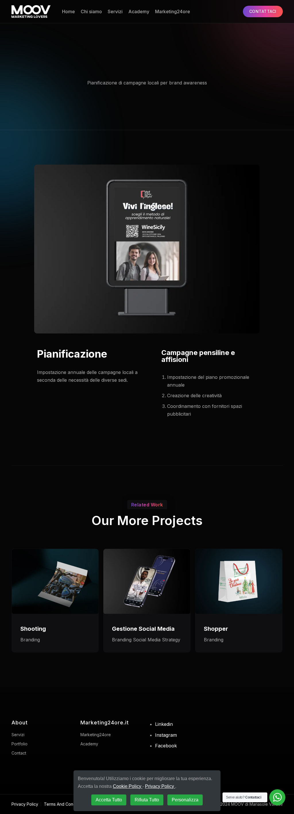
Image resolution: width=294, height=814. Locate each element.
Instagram (166, 735)
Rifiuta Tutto (147, 799)
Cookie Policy (127, 786)
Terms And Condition (64, 804)
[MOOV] (31, 11)
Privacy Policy (24, 804)
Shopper (216, 628)
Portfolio (19, 743)
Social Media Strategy (156, 640)
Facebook (166, 746)
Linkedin (164, 724)
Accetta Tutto (109, 799)
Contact (18, 753)
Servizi (115, 11)
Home (68, 11)
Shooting (33, 628)
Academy (138, 11)
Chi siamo (91, 11)
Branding (30, 640)
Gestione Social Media (143, 628)
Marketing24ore (172, 11)
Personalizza (185, 799)
